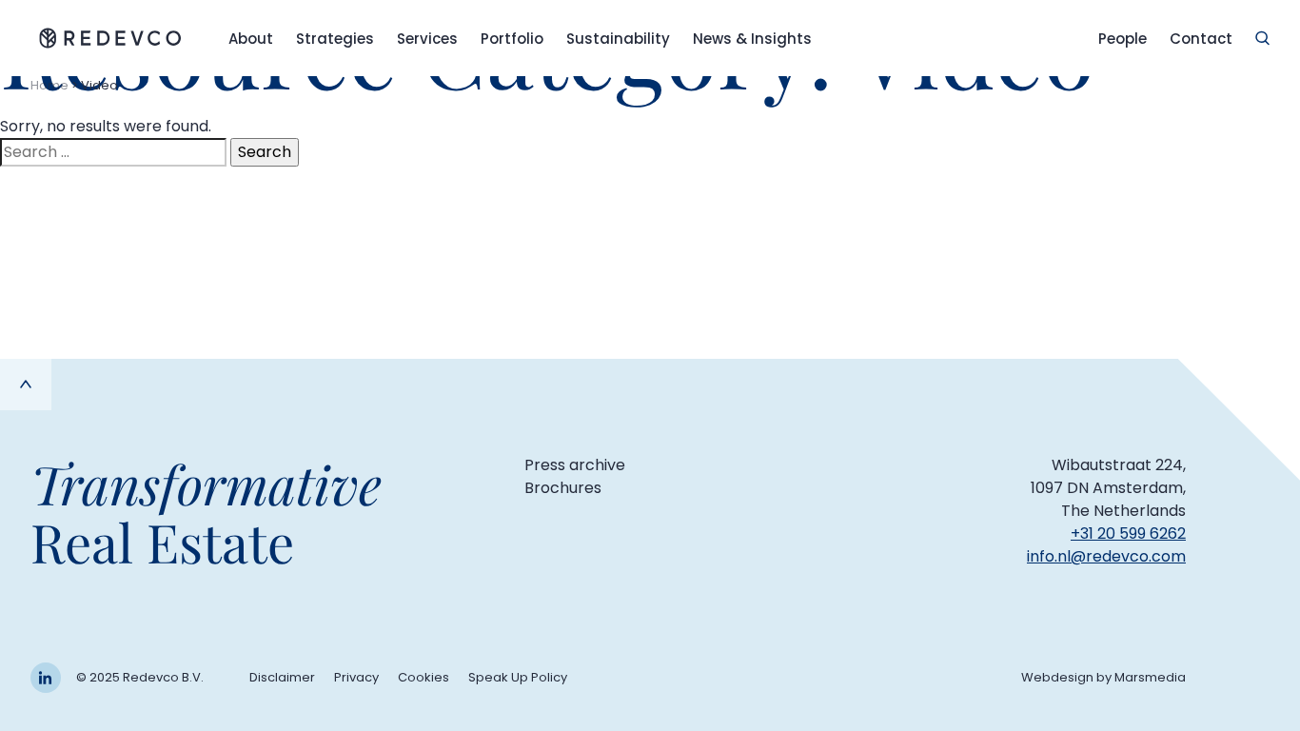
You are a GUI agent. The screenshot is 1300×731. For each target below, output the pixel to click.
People (1122, 39)
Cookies (423, 677)
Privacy (356, 677)
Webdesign (1057, 677)
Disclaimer (282, 677)
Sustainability (618, 39)
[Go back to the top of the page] (25, 384)
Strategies (335, 39)
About (250, 39)
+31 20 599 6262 (1128, 533)
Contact (1201, 39)
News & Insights (752, 39)
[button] (1262, 38)
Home (49, 85)
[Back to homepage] (110, 38)
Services (427, 39)
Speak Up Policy (517, 677)
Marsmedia (1150, 677)
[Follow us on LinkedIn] (45, 677)
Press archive (574, 465)
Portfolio (512, 39)
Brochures (562, 488)
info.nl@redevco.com (1106, 556)
